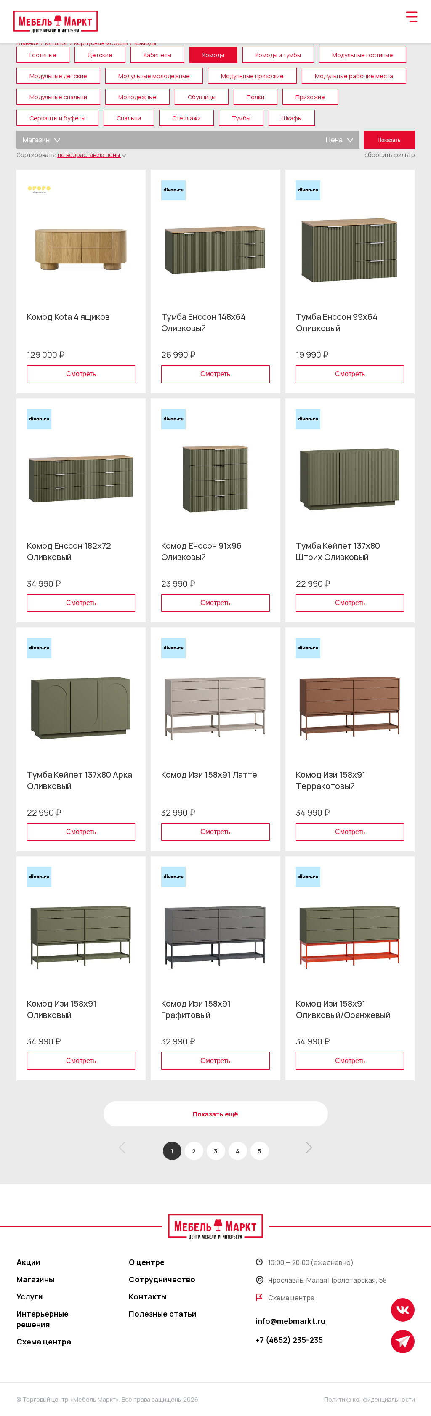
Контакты (148, 1296)
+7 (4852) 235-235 (289, 1340)
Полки (255, 97)
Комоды (213, 55)
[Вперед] (307, 1151)
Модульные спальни (58, 97)
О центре (147, 1262)
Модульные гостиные (362, 55)
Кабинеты (157, 55)
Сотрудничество (162, 1279)
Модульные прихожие (252, 76)
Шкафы (292, 118)
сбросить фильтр (389, 155)
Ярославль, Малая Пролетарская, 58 (327, 1280)
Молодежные (137, 97)
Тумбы (241, 118)
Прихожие (310, 97)
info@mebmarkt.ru (290, 1321)
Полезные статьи (163, 1314)
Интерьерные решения (42, 1319)
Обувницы (202, 97)
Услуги (29, 1296)
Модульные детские (58, 76)
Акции (28, 1262)
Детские (100, 55)
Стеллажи (186, 118)
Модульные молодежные (154, 76)
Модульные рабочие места (354, 76)
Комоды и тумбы (278, 55)
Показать (389, 140)
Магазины (35, 1279)
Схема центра (43, 1341)
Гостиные (42, 55)
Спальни (129, 118)
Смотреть (81, 373)
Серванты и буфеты (57, 118)
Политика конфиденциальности (369, 1399)
